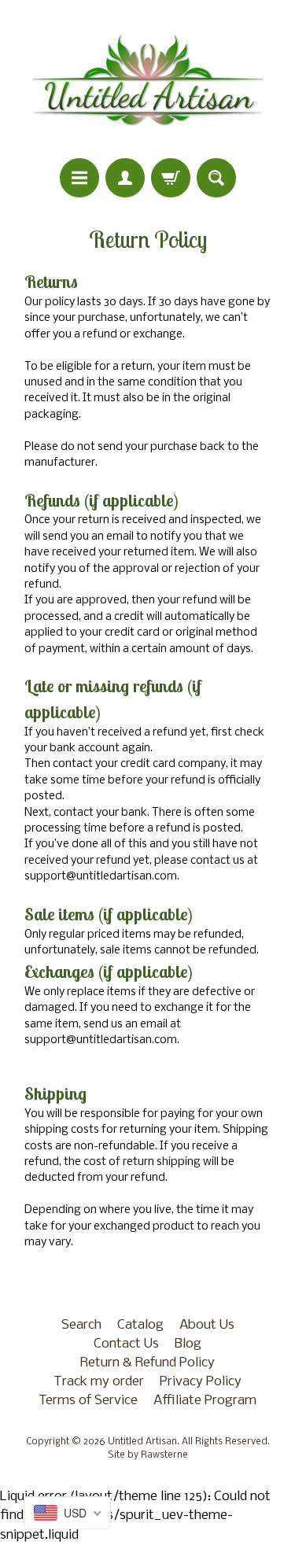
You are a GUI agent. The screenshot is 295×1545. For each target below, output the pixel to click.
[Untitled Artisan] (148, 81)
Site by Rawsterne (148, 1455)
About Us (206, 1325)
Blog (188, 1344)
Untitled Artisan (142, 1442)
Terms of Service (88, 1400)
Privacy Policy (201, 1381)
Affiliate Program (204, 1400)
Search (81, 1325)
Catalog (140, 1325)
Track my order (98, 1381)
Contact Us (126, 1344)
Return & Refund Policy (147, 1362)
